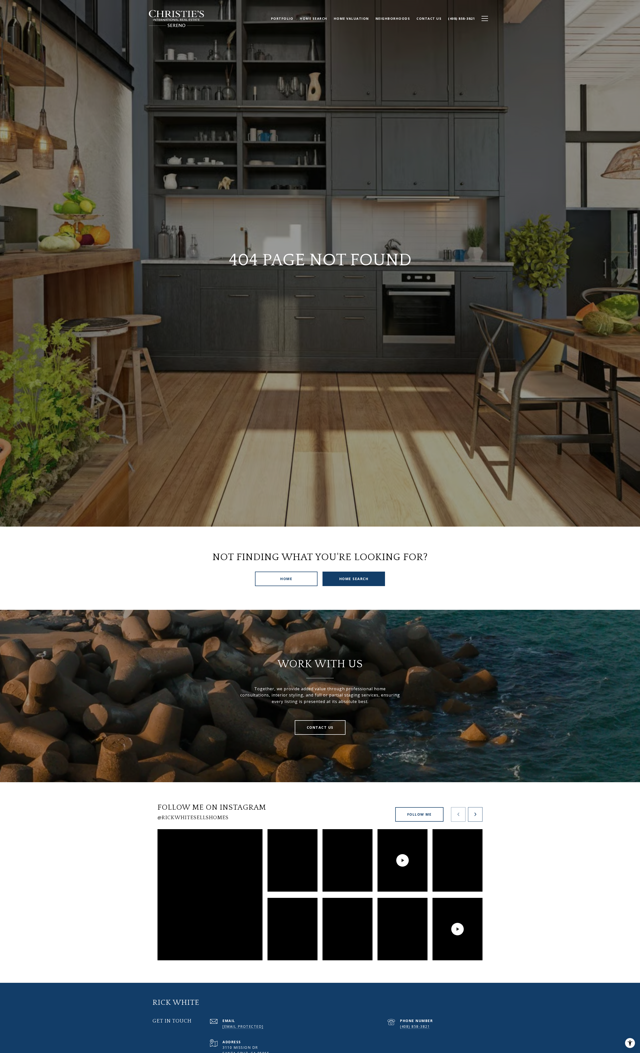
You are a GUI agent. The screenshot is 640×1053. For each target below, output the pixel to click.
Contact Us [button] (320, 727)
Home (286, 578)
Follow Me (419, 814)
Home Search (353, 578)
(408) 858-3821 (415, 1026)
